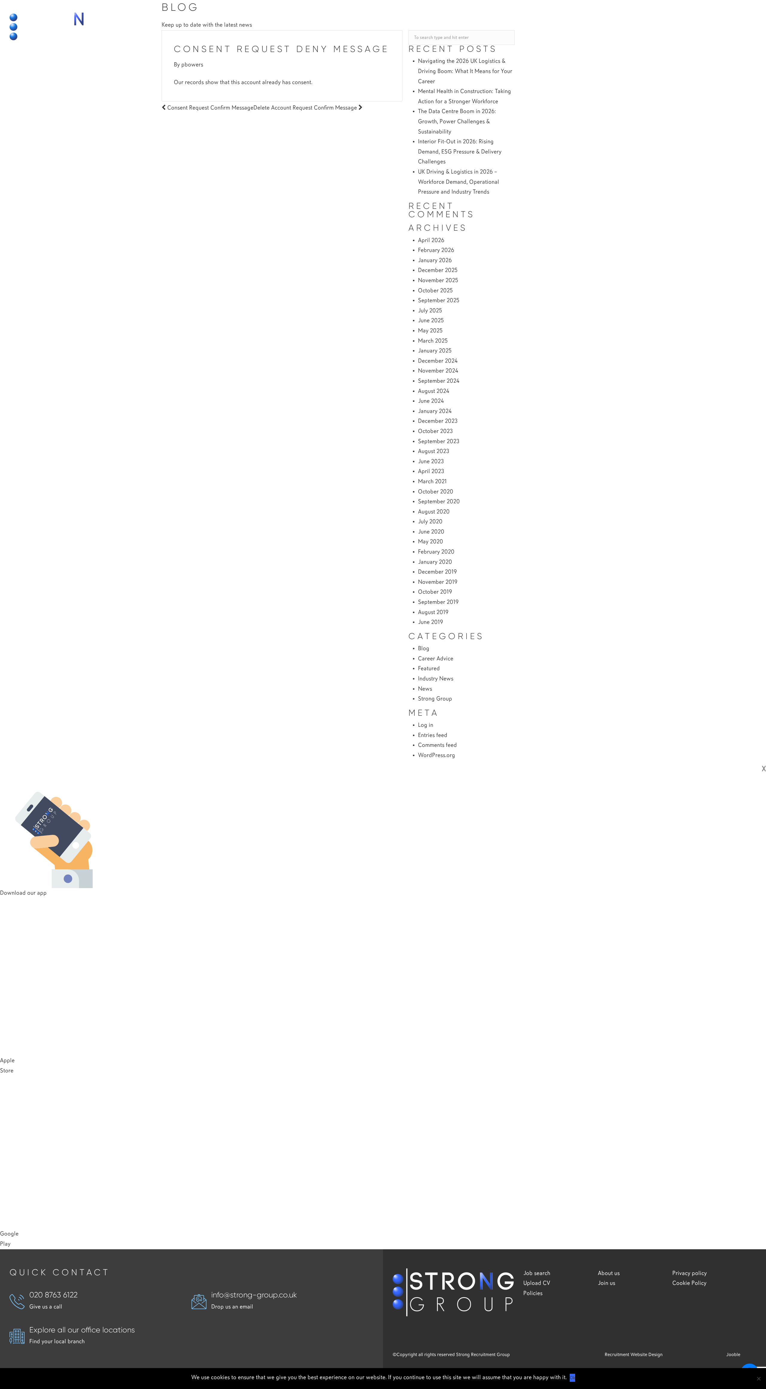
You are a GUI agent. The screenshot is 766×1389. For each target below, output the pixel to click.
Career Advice (435, 659)
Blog (423, 648)
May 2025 (430, 331)
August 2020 (434, 512)
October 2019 (435, 592)
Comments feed (437, 745)
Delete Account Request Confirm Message (305, 108)
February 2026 (436, 250)
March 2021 (432, 481)
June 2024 (431, 401)
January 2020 (435, 562)
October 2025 (435, 291)
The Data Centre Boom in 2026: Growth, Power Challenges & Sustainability (457, 121)
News (425, 689)
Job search (536, 1273)
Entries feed (432, 735)
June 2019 (430, 622)
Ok (572, 1377)
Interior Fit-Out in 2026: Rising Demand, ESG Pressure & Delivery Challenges (459, 152)
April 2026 (431, 240)
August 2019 (433, 612)
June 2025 (431, 320)
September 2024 (438, 381)
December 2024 (438, 361)
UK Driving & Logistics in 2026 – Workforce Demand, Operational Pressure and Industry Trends (458, 182)
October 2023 (435, 431)
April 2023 (431, 471)
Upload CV (536, 1283)
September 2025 (438, 300)
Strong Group (435, 699)
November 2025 (438, 280)
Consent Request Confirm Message (209, 108)
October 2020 (435, 492)
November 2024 (438, 371)
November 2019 (438, 582)
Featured (429, 668)
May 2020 (430, 542)
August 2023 (433, 451)
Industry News (435, 679)
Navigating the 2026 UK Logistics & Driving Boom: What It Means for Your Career (465, 71)
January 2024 (435, 411)
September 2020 (439, 501)
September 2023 (438, 441)
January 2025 (435, 351)
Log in (425, 725)
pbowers (192, 65)
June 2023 (431, 461)
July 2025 (430, 311)
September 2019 (438, 602)
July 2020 (430, 522)
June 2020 (431, 532)
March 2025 (433, 341)
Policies (532, 1293)
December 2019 (437, 572)
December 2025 (438, 270)
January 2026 (435, 260)
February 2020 (436, 552)
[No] (759, 1379)
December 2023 (438, 421)
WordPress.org (436, 755)
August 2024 (433, 391)
